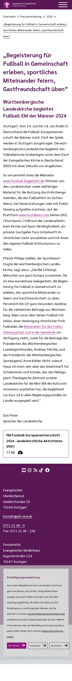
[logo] (19, 5)
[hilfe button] (63, 5)
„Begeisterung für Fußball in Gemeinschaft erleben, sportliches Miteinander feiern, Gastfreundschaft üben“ (35, 30)
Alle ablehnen (56, 646)
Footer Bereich (10, 478)
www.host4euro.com (34, 215)
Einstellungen (35, 646)
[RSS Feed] (36, 470)
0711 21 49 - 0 (14, 525)
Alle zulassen (13, 646)
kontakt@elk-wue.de (17, 516)
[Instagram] (30, 470)
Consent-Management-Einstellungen (46, 613)
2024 (49, 16)
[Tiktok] (41, 470)
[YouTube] (24, 470)
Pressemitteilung (30, 16)
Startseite (9, 16)
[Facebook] (47, 470)
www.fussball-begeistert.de (23, 180)
